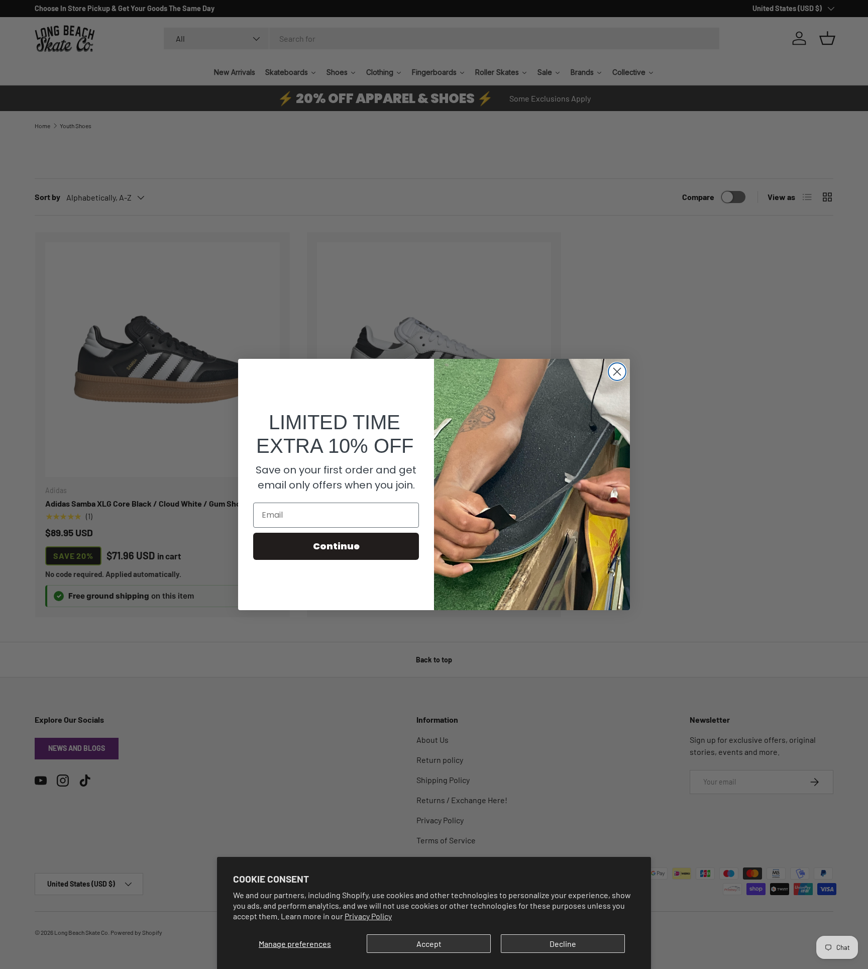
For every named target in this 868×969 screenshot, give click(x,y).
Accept (429, 943)
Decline (563, 943)
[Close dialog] (617, 371)
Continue (336, 546)
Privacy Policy (368, 916)
